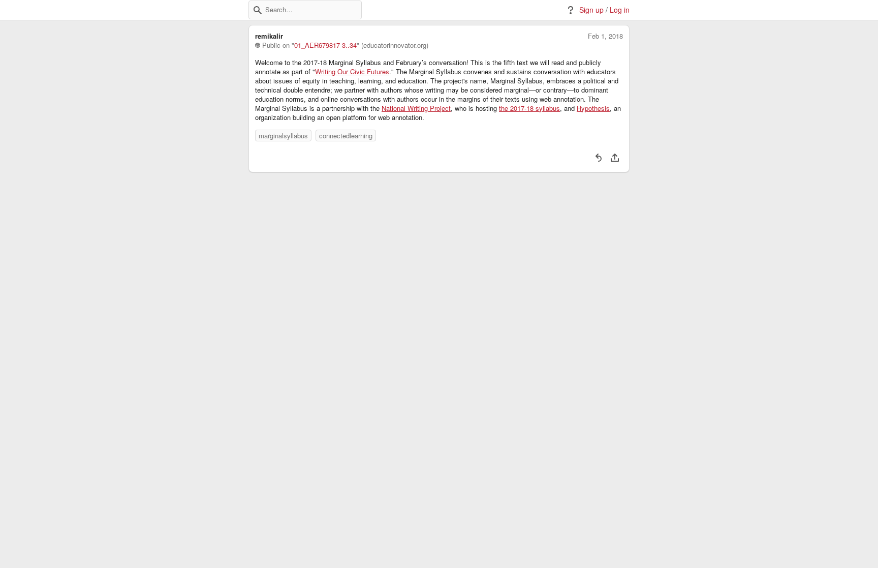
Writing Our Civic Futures (352, 71)
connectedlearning (345, 135)
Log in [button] (620, 10)
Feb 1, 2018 (605, 36)
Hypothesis (593, 108)
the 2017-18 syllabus (529, 108)
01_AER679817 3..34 (325, 45)
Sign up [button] (591, 10)
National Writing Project (416, 108)
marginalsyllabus (283, 135)
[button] (257, 10)
